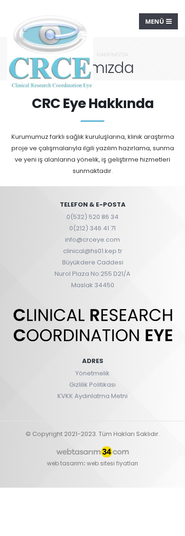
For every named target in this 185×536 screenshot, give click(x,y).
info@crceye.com (92, 239)
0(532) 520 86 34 (92, 216)
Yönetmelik (92, 373)
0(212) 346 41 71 (92, 228)
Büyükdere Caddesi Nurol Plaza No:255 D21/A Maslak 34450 (92, 274)
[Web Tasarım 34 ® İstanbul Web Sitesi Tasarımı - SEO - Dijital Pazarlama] (92, 452)
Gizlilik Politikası (92, 384)
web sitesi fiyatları (112, 463)
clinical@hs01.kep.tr (92, 250)
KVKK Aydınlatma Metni (92, 395)
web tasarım (65, 463)
